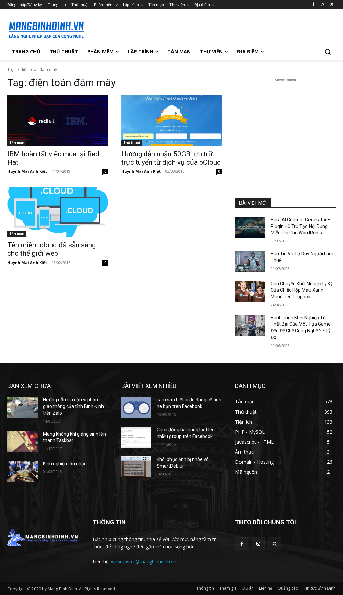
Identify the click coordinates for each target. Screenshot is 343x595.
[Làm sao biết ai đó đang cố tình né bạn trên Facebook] (136, 407)
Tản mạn (16, 142)
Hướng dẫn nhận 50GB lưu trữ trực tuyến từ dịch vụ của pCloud (171, 158)
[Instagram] (322, 5)
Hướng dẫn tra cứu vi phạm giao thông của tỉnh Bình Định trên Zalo (73, 406)
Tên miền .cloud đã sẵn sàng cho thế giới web (51, 249)
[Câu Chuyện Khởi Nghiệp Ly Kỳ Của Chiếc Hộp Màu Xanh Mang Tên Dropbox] (250, 291)
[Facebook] (313, 5)
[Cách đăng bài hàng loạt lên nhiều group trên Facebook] (136, 437)
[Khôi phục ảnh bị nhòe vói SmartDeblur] (136, 466)
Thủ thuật (131, 142)
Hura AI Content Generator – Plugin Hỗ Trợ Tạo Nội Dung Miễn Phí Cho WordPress (301, 226)
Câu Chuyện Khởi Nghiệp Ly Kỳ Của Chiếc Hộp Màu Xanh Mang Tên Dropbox (302, 290)
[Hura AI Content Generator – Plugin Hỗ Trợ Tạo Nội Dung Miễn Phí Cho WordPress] (250, 227)
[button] (328, 52)
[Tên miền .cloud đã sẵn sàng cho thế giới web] (57, 212)
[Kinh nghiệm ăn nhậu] (22, 471)
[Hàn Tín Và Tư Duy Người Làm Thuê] (250, 261)
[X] (332, 5)
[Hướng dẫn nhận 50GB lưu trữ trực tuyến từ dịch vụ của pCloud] (171, 120)
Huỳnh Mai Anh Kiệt (27, 171)
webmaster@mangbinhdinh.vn (143, 561)
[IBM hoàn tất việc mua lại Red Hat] (57, 120)
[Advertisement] (164, 29)
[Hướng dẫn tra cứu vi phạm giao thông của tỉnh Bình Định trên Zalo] (22, 407)
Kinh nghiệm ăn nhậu (65, 463)
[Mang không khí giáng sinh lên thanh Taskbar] (22, 441)
